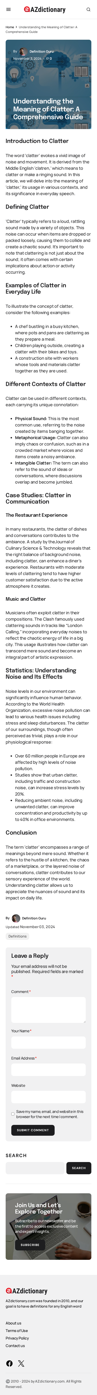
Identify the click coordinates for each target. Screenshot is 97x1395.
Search (16, 1155)
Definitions (17, 936)
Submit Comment (33, 1130)
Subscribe (30, 1245)
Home (10, 27)
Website (18, 1085)
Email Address (24, 1058)
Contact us (15, 1345)
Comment (21, 991)
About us (13, 1323)
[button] (8, 9)
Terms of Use (17, 1330)
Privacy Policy (17, 1338)
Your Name (21, 1030)
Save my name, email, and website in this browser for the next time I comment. (49, 1114)
